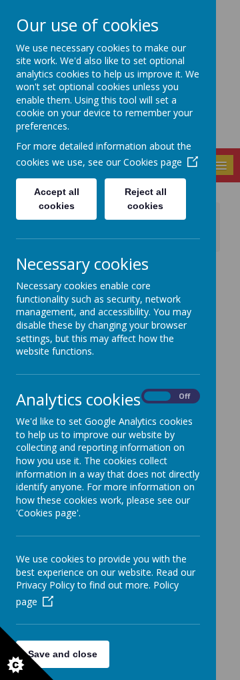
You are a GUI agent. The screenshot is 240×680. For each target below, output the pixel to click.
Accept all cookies (56, 198)
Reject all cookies (146, 198)
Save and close (62, 654)
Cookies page (152, 162)
